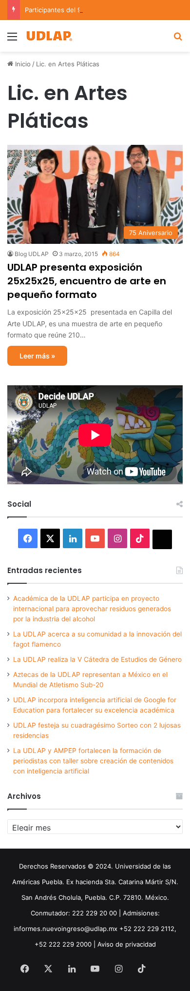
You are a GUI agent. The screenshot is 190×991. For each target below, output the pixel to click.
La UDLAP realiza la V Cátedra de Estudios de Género (97, 659)
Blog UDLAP (32, 254)
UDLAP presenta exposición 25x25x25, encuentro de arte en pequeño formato (86, 280)
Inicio (22, 64)
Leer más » (37, 356)
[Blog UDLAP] (48, 36)
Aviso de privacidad (126, 944)
